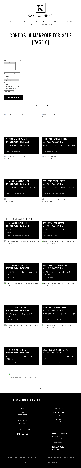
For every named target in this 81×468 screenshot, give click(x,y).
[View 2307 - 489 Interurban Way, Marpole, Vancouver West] (59, 251)
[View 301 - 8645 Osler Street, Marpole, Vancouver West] (59, 167)
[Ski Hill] (11, 84)
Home (10, 21)
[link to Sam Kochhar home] (40, 10)
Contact (69, 21)
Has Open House (10, 89)
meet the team (24, 21)
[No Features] (11, 80)
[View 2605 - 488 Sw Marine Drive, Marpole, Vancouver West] (59, 125)
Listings (22, 418)
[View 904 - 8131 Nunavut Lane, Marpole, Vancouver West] (21, 293)
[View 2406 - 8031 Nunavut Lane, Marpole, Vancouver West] (59, 293)
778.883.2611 (32, 24)
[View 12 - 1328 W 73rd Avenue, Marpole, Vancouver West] (21, 125)
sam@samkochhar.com (46, 24)
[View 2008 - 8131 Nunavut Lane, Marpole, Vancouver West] (21, 335)
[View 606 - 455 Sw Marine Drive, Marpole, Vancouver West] (21, 167)
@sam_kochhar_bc (29, 400)
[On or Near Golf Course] (11, 86)
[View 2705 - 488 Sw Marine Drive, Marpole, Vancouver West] (59, 335)
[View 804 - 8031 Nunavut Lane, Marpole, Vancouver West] (21, 251)
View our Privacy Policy (22, 462)
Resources (55, 21)
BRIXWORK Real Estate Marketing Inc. (61, 462)
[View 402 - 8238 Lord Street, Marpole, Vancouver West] (59, 209)
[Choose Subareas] (9, 63)
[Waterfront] (11, 82)
